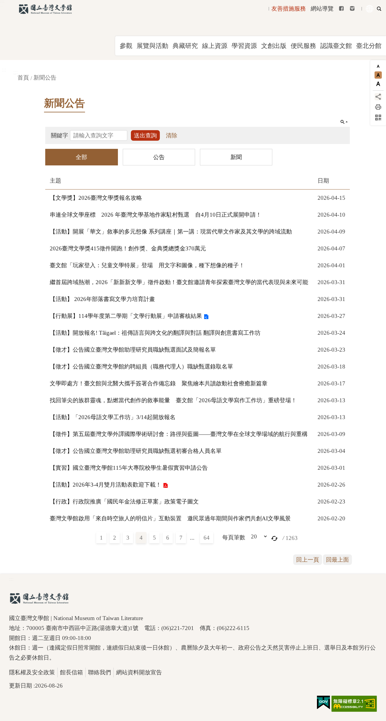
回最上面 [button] (337, 559)
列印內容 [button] (378, 107)
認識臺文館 (336, 45)
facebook (341, 8)
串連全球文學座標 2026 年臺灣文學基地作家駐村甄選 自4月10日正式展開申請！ (155, 215)
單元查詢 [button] (344, 122)
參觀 (126, 45)
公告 (159, 157)
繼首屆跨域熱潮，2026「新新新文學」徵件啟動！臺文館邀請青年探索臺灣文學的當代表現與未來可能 (179, 282)
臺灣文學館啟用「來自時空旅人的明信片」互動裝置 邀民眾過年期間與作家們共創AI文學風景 (170, 518)
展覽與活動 (152, 45)
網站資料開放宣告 (139, 672)
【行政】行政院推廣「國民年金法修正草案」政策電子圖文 (124, 501)
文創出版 (273, 45)
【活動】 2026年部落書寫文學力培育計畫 (102, 299)
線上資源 (214, 45)
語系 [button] (369, 8)
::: (4, 69)
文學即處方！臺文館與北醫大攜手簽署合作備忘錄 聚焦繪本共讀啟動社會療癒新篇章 (158, 383)
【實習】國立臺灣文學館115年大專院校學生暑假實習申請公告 (129, 468)
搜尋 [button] (379, 9)
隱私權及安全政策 (32, 672)
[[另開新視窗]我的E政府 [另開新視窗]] (323, 703)
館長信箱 (71, 672)
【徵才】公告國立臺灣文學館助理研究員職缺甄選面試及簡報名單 (133, 349)
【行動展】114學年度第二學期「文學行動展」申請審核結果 (126, 316)
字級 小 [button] (378, 66)
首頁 (23, 77)
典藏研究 (185, 45)
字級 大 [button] (378, 83)
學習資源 (244, 45)
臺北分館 (368, 45)
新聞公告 (44, 77)
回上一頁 (307, 559)
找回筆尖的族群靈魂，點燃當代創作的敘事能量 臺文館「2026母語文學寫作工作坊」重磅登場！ (173, 400)
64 (207, 537)
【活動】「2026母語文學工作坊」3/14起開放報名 (113, 417)
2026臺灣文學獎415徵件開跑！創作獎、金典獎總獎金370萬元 (128, 248)
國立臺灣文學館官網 (45, 9)
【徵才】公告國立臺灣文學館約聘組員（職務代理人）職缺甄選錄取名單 (141, 366)
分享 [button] (378, 96)
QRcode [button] (378, 117)
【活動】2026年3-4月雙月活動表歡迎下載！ (105, 484)
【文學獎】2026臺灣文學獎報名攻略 (96, 198)
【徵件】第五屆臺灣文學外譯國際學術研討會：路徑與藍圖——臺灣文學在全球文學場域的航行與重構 (179, 434)
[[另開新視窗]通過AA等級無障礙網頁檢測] (354, 704)
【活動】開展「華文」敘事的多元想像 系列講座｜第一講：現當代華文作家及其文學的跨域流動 (171, 231)
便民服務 (303, 45)
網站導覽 (322, 8)
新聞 (236, 157)
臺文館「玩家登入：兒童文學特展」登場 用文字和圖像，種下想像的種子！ (147, 265)
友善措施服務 (288, 8)
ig (352, 8)
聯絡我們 (99, 672)
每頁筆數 (233, 537)
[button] (274, 537)
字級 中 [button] (378, 75)
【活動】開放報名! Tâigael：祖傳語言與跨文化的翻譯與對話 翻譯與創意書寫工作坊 (155, 333)
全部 (81, 157)
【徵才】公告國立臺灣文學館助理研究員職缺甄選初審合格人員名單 (136, 451)
